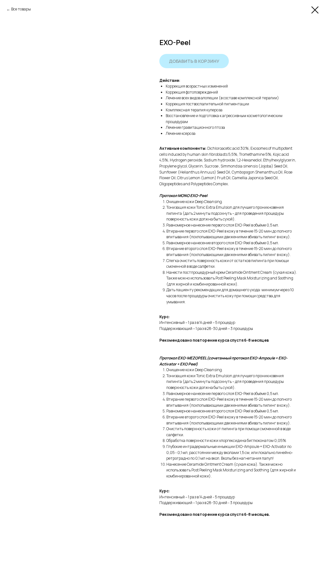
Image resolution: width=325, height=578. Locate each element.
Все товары (21, 9)
